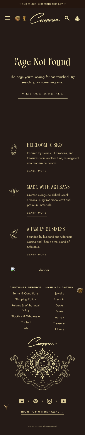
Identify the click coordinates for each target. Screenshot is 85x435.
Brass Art (59, 299)
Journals (59, 317)
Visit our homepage (42, 93)
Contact (26, 322)
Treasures (59, 323)
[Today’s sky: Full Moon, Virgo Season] (21, 18)
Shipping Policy (25, 299)
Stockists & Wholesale (25, 316)
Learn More (37, 171)
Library (59, 329)
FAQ (25, 328)
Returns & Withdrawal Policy (25, 307)
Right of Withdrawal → (42, 411)
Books (59, 311)
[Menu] (7, 18)
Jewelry (59, 293)
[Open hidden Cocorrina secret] (80, 290)
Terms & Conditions (25, 293)
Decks (59, 305)
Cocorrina (38, 426)
